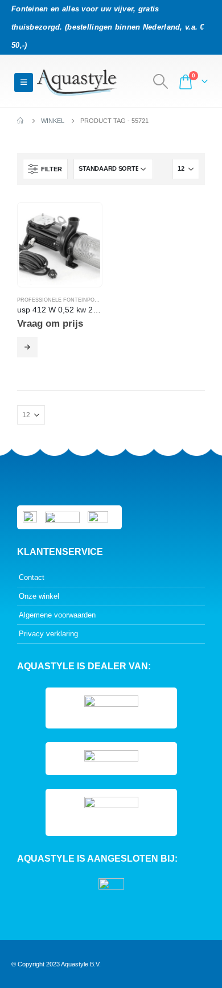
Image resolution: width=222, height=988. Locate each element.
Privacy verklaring (48, 633)
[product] (59, 244)
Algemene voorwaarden (57, 615)
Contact (31, 577)
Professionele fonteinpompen (63, 300)
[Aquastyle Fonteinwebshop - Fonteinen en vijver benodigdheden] (77, 82)
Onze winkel (39, 596)
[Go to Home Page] (21, 120)
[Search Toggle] (161, 81)
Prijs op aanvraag (27, 347)
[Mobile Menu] (23, 82)
